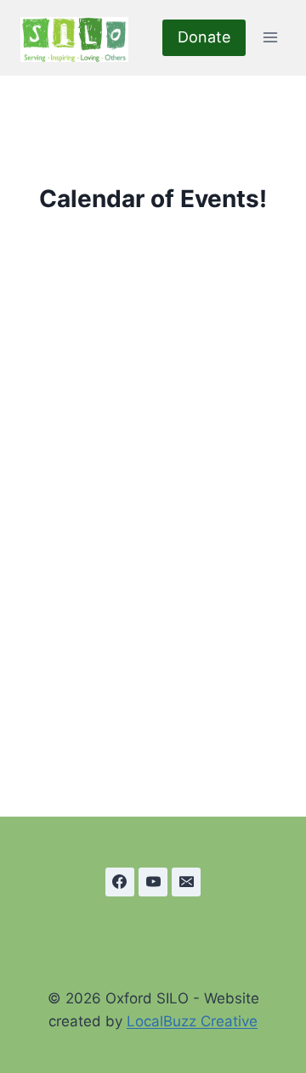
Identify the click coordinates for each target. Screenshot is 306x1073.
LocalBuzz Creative (192, 1021)
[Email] (186, 882)
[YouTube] (153, 882)
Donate (204, 37)
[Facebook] (119, 882)
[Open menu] (270, 38)
